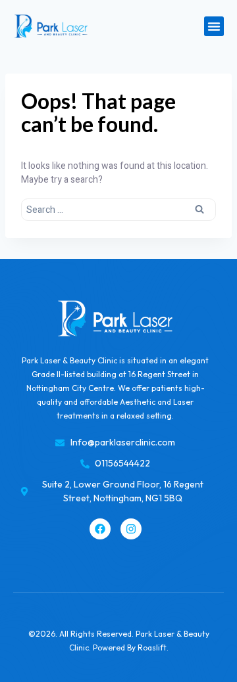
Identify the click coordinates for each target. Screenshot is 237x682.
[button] (214, 26)
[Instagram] (131, 528)
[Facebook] (100, 528)
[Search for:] (118, 209)
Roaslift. (153, 647)
